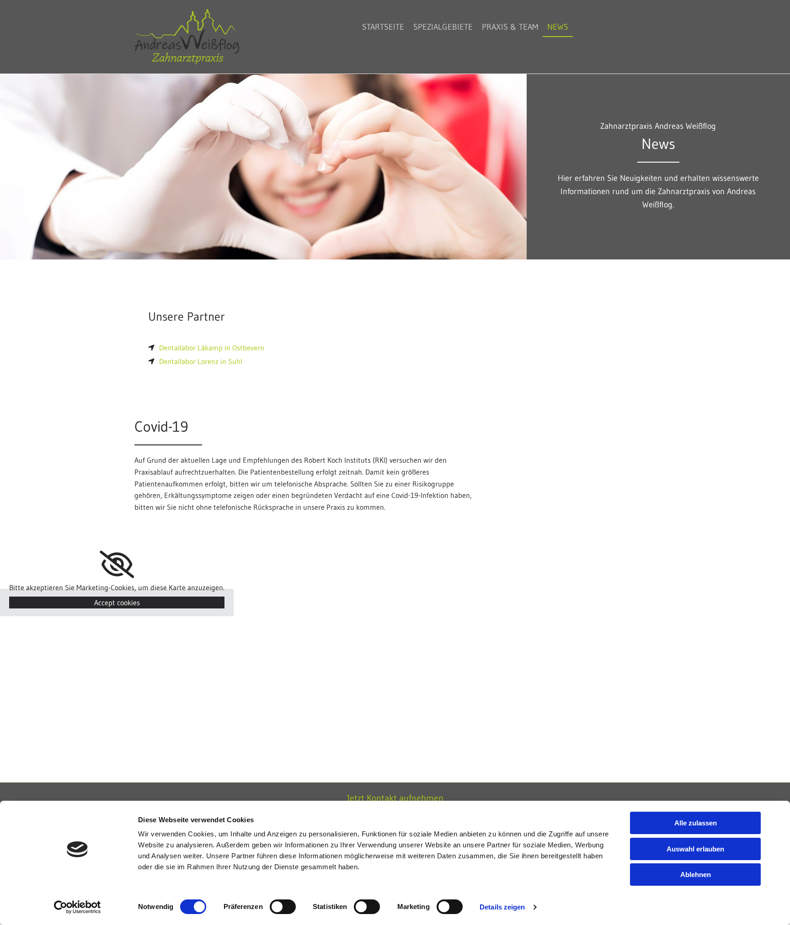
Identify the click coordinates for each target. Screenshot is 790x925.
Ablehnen (695, 874)
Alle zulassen (695, 823)
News (557, 27)
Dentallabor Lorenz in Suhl (200, 361)
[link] (117, 564)
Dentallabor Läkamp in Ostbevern (211, 347)
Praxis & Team (510, 27)
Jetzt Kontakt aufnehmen (395, 798)
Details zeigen (502, 907)
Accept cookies (117, 602)
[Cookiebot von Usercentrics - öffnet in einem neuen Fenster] (77, 907)
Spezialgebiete (443, 27)
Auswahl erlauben (695, 849)
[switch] (283, 906)
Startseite (383, 27)
